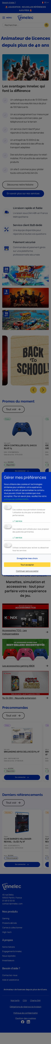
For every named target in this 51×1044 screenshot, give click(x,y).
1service (17, 521)
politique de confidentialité (16, 499)
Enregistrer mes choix (27, 558)
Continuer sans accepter (27, 571)
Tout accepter (27, 564)
